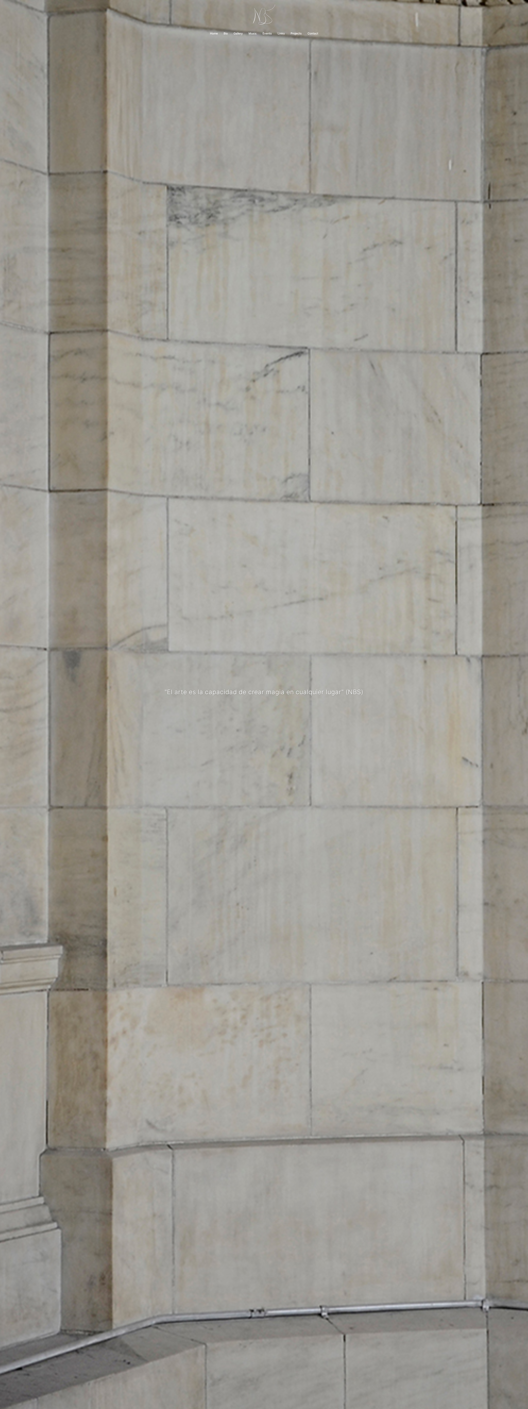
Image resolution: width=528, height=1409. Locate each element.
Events (267, 33)
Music (253, 33)
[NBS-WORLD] (264, 15)
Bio (226, 33)
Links (281, 33)
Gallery (238, 33)
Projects (296, 33)
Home (214, 33)
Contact (313, 33)
